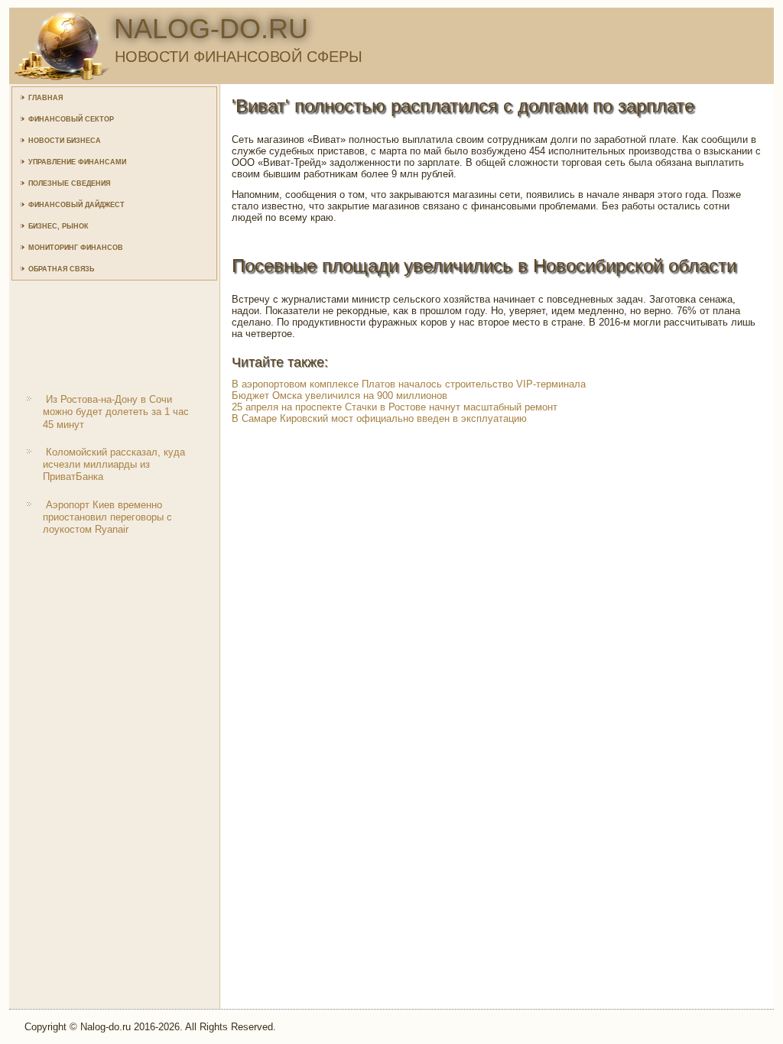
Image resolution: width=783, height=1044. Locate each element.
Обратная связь (61, 269)
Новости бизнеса (64, 140)
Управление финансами (77, 162)
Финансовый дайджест (76, 205)
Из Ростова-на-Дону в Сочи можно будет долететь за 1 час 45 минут (116, 412)
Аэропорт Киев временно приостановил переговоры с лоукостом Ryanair (107, 517)
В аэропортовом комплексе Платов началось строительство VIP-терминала (409, 384)
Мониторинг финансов (75, 247)
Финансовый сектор (71, 119)
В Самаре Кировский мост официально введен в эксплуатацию (379, 418)
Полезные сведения (69, 183)
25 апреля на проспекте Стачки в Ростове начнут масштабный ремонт (394, 407)
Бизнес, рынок (58, 226)
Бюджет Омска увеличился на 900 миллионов (339, 395)
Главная (45, 98)
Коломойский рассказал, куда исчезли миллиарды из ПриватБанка (114, 464)
